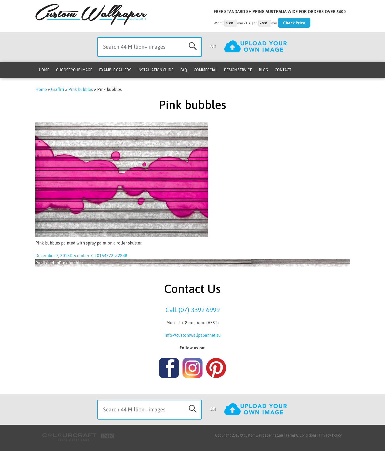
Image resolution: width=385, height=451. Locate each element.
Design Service (238, 70)
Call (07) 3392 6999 (193, 309)
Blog (263, 70)
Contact (283, 70)
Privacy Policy (330, 435)
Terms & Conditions (300, 435)
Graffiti (57, 89)
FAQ (183, 70)
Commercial (205, 70)
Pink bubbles (80, 89)
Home (44, 70)
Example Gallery (115, 70)
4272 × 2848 (115, 255)
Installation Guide (155, 70)
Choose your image (74, 70)
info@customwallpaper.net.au (192, 335)
